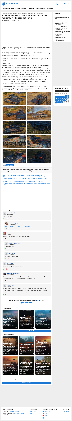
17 (56, 100)
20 (62, 100)
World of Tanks (15, 8)
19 (60, 100)
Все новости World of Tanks (27, 331)
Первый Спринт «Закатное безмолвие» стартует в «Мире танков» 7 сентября (23, 181)
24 (56, 101)
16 (68, 98)
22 (66, 100)
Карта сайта (66, 411)
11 (58, 98)
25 (58, 101)
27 (62, 101)
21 (64, 100)
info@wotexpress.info (14, 411)
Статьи (32, 413)
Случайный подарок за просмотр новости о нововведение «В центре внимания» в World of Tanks (26, 184)
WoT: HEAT (24, 8)
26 (60, 101)
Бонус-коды (50, 8)
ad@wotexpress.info (19, 413)
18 (58, 100)
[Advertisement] (26, 396)
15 (66, 98)
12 (60, 98)
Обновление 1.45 (40, 8)
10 (56, 98)
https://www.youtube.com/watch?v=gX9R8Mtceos (17, 226)
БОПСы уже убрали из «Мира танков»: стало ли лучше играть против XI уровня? (24, 176)
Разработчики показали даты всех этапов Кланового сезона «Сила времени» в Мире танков (25, 179)
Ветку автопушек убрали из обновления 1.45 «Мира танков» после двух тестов (23, 175)
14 (64, 98)
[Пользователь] (4, 213)
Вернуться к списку (26, 382)
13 (62, 98)
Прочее (31, 8)
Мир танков (6, 8)
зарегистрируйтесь (26, 303)
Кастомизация (10, 165)
